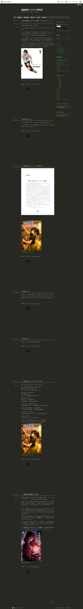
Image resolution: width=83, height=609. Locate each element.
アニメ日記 (38, 17)
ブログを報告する (67, 607)
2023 (58, 93)
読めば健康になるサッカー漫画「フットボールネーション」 (38, 21)
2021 (58, 96)
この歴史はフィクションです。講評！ (32, 166)
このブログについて (60, 30)
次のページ (52, 602)
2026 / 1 (60, 87)
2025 (58, 89)
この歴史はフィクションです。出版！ (32, 381)
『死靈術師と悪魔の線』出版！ (30, 494)
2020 (58, 98)
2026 (58, 78)
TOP (14, 17)
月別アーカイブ (61, 75)
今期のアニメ (25, 338)
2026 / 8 (60, 79)
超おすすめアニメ (27, 119)
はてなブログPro (60, 52)
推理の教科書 (26, 17)
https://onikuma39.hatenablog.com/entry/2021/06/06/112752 (63, 115)
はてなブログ (59, 46)
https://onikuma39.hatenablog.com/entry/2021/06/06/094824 (63, 106)
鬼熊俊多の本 (19, 17)
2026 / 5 (60, 82)
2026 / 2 (60, 86)
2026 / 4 (60, 84)
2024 (58, 91)
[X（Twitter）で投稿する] (28, 89)
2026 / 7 (60, 80)
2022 (58, 94)
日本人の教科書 (16, 27)
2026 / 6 (60, 81)
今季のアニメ (25, 291)
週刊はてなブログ (60, 50)
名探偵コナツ (44, 17)
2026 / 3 (60, 85)
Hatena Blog (61, 607)
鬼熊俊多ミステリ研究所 (32, 9)
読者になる (79, 4)
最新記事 (59, 57)
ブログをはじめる (60, 48)
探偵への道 (32, 17)
